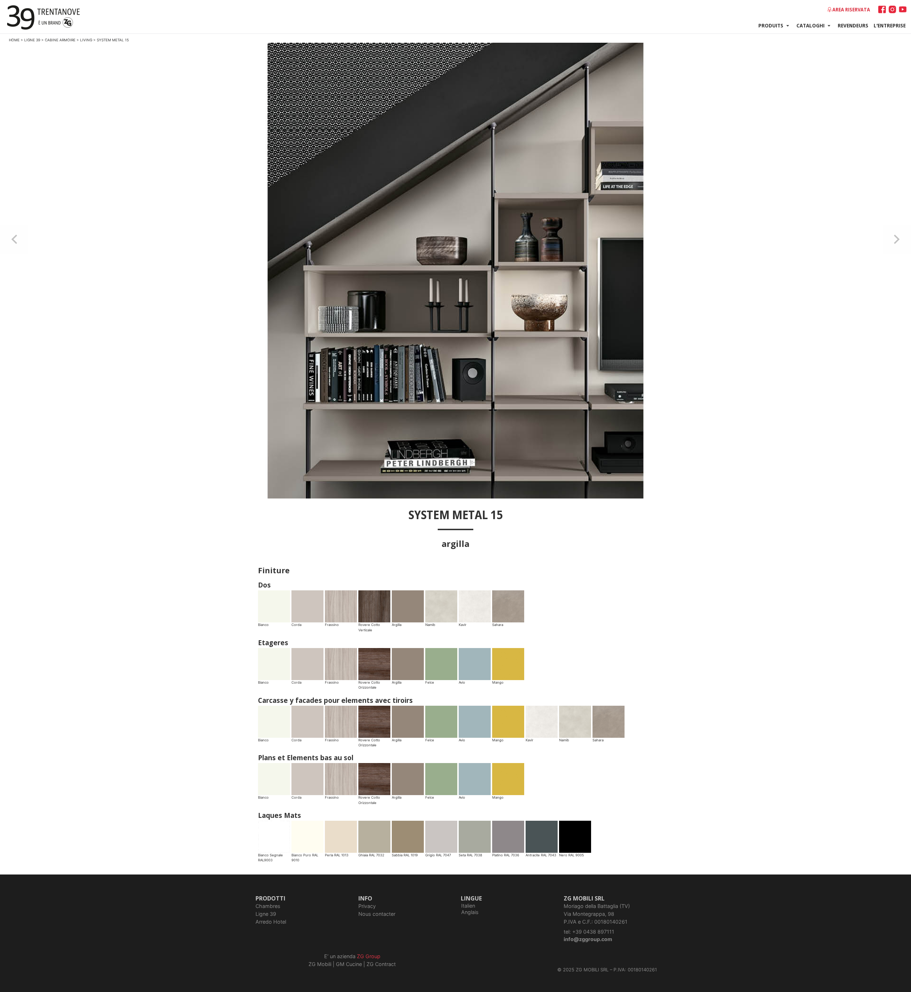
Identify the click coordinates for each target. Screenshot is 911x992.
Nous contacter (376, 914)
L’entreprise (890, 25)
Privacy (367, 906)
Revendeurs (853, 25)
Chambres (268, 906)
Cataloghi (810, 25)
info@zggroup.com (588, 939)
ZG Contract (381, 964)
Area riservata (851, 9)
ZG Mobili (320, 964)
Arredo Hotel (271, 922)
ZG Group (368, 956)
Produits (770, 25)
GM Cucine (349, 964)
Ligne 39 (266, 914)
